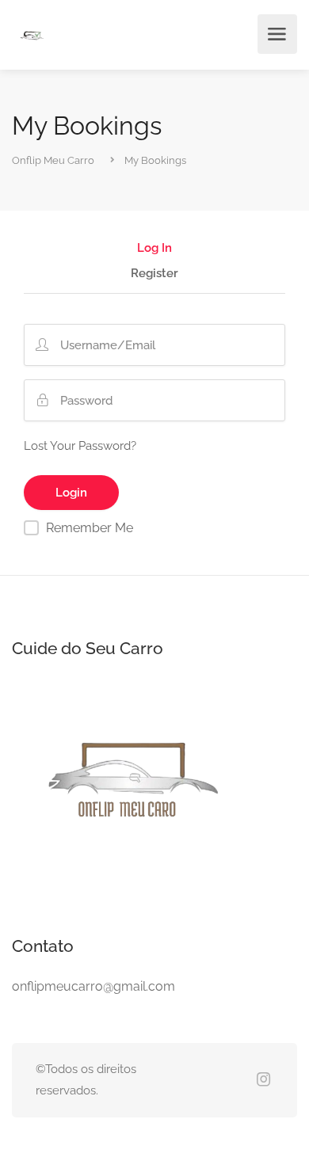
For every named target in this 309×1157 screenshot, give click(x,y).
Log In (154, 248)
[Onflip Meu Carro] (32, 36)
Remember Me (89, 527)
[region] (154, 1013)
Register (154, 274)
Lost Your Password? (80, 446)
